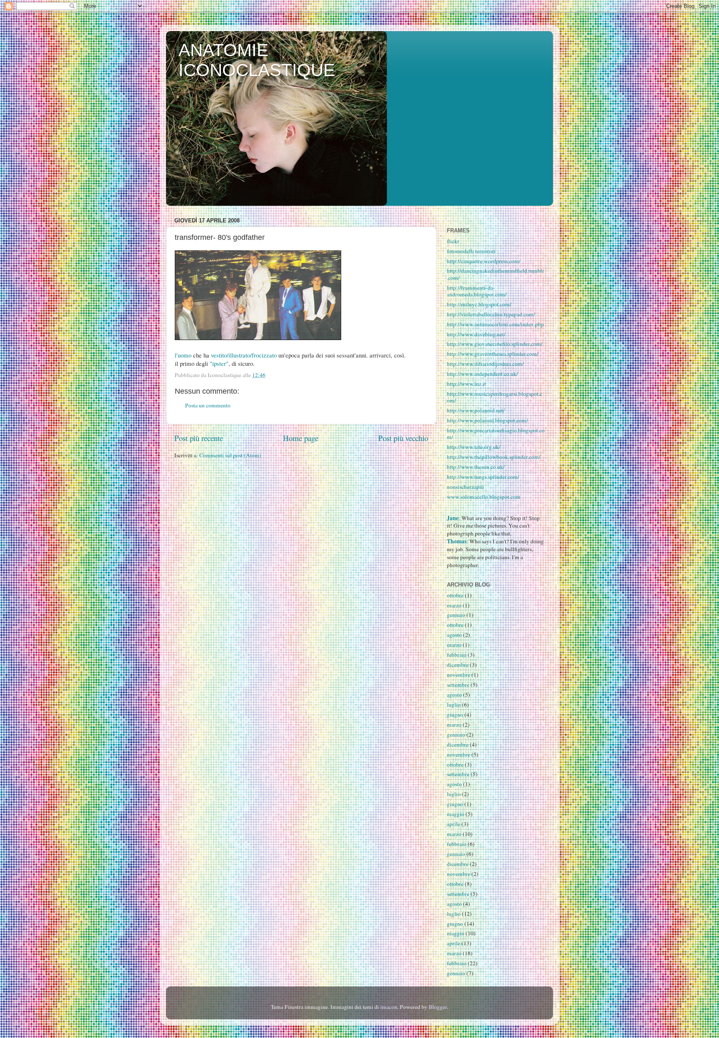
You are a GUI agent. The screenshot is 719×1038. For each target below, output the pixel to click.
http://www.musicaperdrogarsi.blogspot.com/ (494, 397)
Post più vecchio (403, 438)
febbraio (456, 654)
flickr (453, 241)
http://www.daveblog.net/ (476, 334)
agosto (454, 635)
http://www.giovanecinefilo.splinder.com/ (495, 344)
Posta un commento (208, 405)
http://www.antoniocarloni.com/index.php (495, 324)
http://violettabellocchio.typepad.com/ (491, 314)
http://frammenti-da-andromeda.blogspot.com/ (477, 291)
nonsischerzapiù (465, 487)
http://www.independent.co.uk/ (482, 373)
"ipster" (219, 363)
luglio (454, 704)
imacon (388, 1007)
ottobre (455, 595)
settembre (458, 684)
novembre (458, 674)
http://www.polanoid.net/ (476, 410)
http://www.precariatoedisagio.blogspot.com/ (496, 434)
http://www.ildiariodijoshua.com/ (485, 363)
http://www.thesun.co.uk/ (476, 467)
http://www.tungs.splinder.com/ (483, 477)
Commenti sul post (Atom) (230, 455)
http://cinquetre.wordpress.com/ (484, 261)
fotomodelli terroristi (471, 251)
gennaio (456, 615)
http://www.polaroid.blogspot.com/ (487, 420)
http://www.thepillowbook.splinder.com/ (493, 457)
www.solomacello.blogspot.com (484, 497)
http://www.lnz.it (466, 383)
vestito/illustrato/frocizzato (244, 355)
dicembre (458, 664)
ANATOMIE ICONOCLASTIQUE (257, 60)
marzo (454, 605)
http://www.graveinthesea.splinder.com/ (492, 354)
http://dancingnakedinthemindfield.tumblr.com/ (495, 274)
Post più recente (198, 438)
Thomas (456, 541)
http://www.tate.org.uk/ (474, 447)
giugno (455, 714)
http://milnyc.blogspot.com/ (479, 304)
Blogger (438, 1007)
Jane (453, 518)
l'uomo (183, 355)
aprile (453, 824)
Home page (300, 438)
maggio (455, 814)
